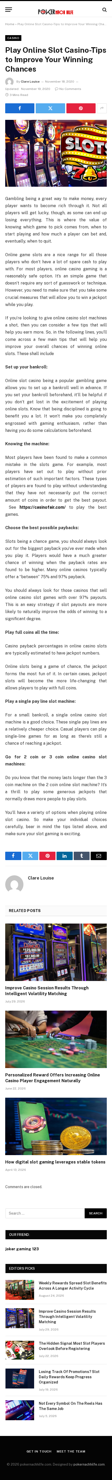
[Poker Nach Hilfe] (56, 9)
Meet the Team (71, 1451)
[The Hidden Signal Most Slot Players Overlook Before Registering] (19, 1350)
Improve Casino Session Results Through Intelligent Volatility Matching (67, 1316)
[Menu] (8, 9)
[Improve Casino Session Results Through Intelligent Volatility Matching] (56, 952)
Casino (13, 38)
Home (9, 24)
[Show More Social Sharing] (102, 108)
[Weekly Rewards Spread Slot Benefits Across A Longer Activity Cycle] (19, 1290)
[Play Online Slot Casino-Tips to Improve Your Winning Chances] (56, 153)
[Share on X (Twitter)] (50, 108)
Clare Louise (30, 81)
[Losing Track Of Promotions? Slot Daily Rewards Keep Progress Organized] (19, 1378)
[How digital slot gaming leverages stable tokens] (56, 1126)
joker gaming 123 (22, 1249)
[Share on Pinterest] (81, 108)
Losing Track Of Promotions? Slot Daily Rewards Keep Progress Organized (69, 1377)
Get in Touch (39, 1451)
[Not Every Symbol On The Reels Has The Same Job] (19, 1410)
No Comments (70, 89)
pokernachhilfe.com (89, 1464)
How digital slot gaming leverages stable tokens (55, 1162)
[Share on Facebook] (19, 108)
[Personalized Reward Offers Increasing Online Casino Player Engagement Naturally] (56, 1039)
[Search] (104, 9)
